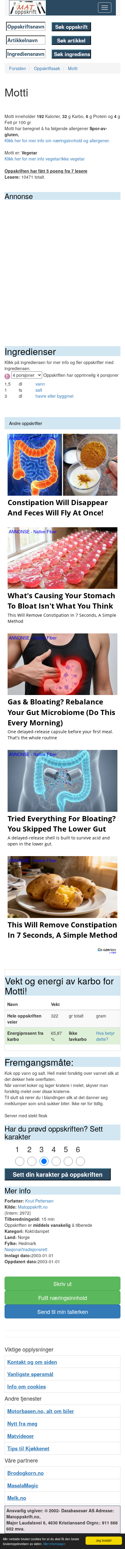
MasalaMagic (22, 1485)
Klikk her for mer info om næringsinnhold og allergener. (57, 140)
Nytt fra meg (22, 1423)
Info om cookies (26, 1386)
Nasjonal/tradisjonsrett (26, 1249)
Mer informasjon (54, 1543)
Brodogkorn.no (25, 1472)
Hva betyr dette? (105, 1036)
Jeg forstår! (104, 1540)
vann (40, 384)
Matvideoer (20, 1435)
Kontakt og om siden (32, 1361)
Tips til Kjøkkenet (28, 1448)
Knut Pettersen (39, 1201)
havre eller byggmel (54, 396)
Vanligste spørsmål (30, 1374)
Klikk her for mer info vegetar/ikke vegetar (45, 159)
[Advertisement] (62, 265)
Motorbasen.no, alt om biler (40, 1411)
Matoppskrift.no (33, 1207)
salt (38, 390)
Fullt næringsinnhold (62, 1297)
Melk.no (16, 1497)
